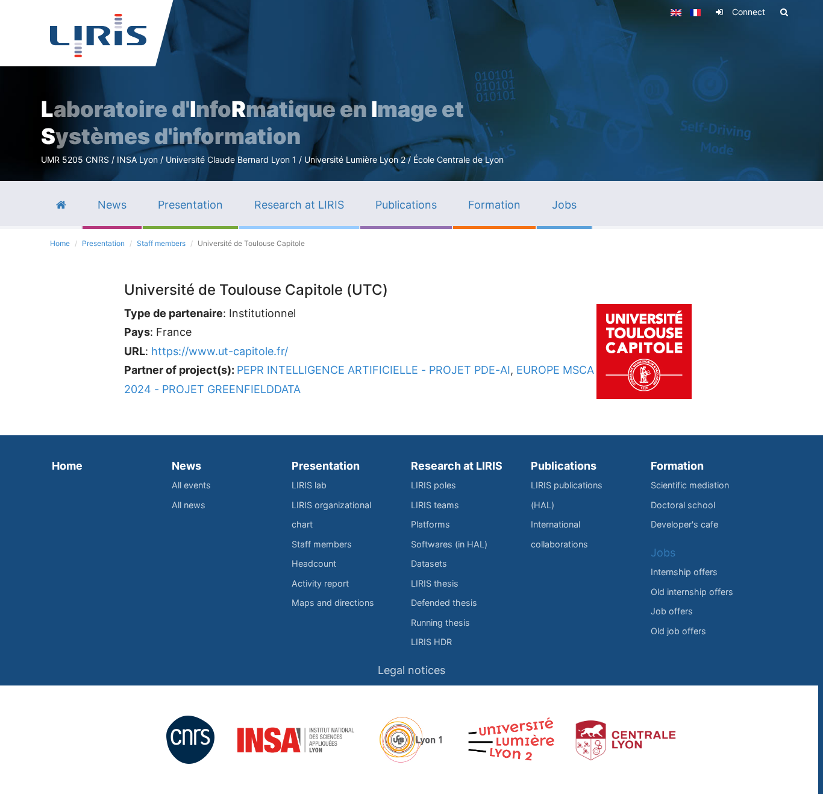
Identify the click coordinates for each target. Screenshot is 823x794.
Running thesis (440, 622)
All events (191, 485)
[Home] (98, 35)
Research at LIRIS (456, 465)
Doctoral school (683, 505)
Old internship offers (692, 592)
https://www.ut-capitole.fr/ (219, 351)
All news (188, 505)
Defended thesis (444, 602)
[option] (411, 90)
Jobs (663, 552)
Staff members (161, 243)
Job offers (672, 611)
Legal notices (411, 670)
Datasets (429, 563)
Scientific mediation (690, 485)
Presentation (103, 243)
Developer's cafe (684, 524)
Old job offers (678, 631)
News (186, 465)
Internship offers (684, 572)
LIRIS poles (433, 485)
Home (60, 243)
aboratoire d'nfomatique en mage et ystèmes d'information (252, 123)
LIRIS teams (435, 505)
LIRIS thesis (434, 583)
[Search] (784, 12)
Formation (677, 465)
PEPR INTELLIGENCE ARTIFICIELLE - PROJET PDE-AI (373, 370)
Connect (748, 12)
